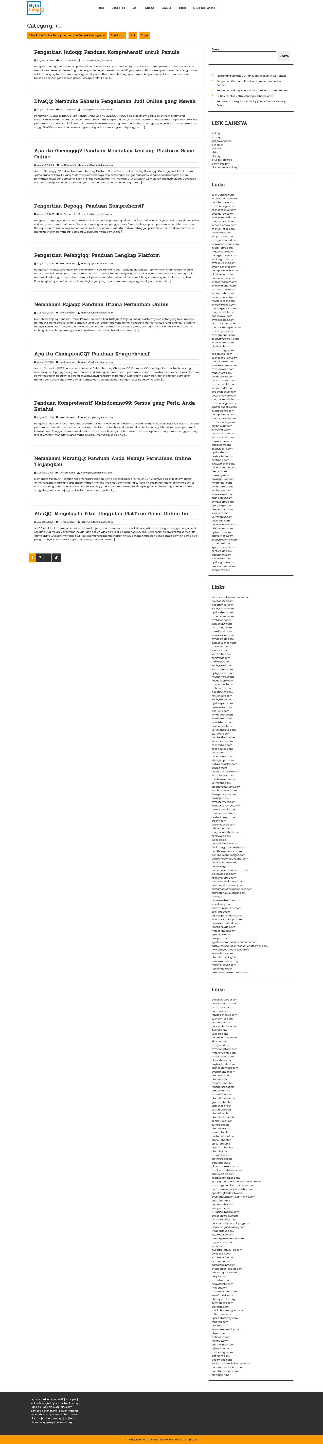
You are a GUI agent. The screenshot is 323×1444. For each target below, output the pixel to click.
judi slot (216, 148)
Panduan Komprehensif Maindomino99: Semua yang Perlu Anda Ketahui (114, 406)
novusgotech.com (223, 479)
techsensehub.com (224, 210)
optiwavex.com (221, 532)
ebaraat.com (220, 1041)
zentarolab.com (222, 551)
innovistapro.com (222, 722)
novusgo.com (220, 798)
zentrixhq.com (220, 460)
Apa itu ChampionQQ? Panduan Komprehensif (92, 354)
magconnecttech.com (226, 832)
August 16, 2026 (45, 521)
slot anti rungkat (41, 1403)
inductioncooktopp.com (227, 919)
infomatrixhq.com (223, 293)
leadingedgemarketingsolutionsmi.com (236, 1181)
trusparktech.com (223, 684)
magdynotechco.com (225, 221)
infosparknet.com (223, 437)
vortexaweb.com (222, 669)
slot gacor (218, 144)
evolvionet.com (221, 620)
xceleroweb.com (222, 558)
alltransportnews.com (225, 1166)
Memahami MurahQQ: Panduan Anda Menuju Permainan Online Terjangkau (112, 461)
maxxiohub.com (221, 661)
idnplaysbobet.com (224, 877)
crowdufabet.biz (222, 1159)
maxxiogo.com (221, 475)
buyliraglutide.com (223, 1064)
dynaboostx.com (222, 714)
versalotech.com (222, 741)
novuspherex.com (223, 676)
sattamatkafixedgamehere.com (232, 889)
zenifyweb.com (221, 836)
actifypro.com (220, 711)
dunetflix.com (220, 1306)
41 (57, 558)
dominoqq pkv (220, 163)
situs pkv (71, 1399)
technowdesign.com (224, 1219)
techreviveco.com (223, 369)
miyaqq (58, 1418)
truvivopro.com (221, 646)
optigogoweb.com (223, 562)
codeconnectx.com (224, 278)
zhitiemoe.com (221, 1337)
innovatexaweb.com (224, 217)
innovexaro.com (221, 429)
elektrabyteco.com (224, 323)
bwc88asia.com (221, 1253)
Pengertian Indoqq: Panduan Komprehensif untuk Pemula (107, 52)
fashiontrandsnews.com (227, 1170)
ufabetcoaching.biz (224, 957)
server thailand (68, 1411)
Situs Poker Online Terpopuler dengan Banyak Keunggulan (67, 35)
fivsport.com (219, 1287)
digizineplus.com (222, 426)
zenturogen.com (222, 490)
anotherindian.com (223, 1344)
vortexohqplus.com (224, 730)
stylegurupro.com (223, 760)
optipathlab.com (222, 612)
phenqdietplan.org (223, 1299)
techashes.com (221, 1007)
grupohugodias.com (224, 1272)
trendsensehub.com (224, 813)
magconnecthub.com (225, 399)
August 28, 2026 (45, 60)
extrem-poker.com (223, 1257)
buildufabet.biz (221, 1162)
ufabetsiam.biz (221, 1090)
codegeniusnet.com (224, 255)
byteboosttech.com (224, 1049)
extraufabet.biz (221, 1109)
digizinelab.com (221, 346)
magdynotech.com (224, 418)
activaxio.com (220, 752)
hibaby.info (218, 896)
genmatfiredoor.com (225, 843)
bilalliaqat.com (221, 911)
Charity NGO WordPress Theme (146, 1439)
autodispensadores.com (227, 915)
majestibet (44, 1418)
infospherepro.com (224, 775)
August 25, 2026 (45, 109)
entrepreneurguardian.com (229, 893)
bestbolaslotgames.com (227, 885)
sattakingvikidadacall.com (228, 881)
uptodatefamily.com (225, 1318)
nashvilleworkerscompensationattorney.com (240, 946)
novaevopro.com (222, 680)
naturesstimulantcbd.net (227, 1367)
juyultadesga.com (223, 1234)
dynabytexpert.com (224, 467)
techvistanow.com (223, 289)
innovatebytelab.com (225, 244)
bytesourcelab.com (224, 433)
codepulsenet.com (224, 414)
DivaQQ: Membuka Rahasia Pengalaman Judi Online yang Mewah (115, 101)
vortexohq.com (221, 783)
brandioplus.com (222, 498)
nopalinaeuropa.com (225, 1371)
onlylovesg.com (221, 866)
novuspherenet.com (224, 524)
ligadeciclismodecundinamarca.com (234, 942)
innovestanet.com (223, 464)
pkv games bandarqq (225, 167)
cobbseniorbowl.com (225, 1215)
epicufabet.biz (221, 1143)
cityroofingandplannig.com (228, 1227)
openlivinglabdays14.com (227, 1193)
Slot (135, 8)
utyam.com (219, 1325)
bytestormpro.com (224, 802)
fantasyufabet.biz (223, 1087)
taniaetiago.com (222, 1352)
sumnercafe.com (222, 1303)
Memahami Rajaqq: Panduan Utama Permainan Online (101, 304)
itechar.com (219, 1030)
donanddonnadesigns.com (228, 855)
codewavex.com (222, 316)
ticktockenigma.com (224, 817)
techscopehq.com (223, 422)
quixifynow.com (221, 445)
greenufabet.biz (222, 1102)
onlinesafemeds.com (225, 1068)
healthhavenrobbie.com (227, 851)
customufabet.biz (223, 1136)
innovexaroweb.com (224, 365)
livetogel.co (219, 840)
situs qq (217, 137)
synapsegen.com (222, 505)
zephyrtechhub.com (224, 539)
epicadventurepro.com (226, 786)
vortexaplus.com (222, 517)
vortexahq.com (221, 654)
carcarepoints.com (224, 1265)
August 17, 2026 (44, 472)
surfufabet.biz (220, 1124)
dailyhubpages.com (224, 874)
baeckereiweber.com (225, 999)
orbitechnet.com (222, 528)
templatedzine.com (224, 1291)
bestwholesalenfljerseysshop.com (233, 1189)
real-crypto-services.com (228, 1238)
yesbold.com (220, 1034)
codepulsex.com (222, 354)
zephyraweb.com (222, 665)
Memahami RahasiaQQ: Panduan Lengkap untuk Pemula (251, 75)
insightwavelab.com (224, 790)
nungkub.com (220, 1340)
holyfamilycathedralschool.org (230, 949)
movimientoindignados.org (228, 1310)
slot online (42, 1399)
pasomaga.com (222, 1359)
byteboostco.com (223, 320)
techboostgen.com (224, 206)
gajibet (69, 1418)
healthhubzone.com (224, 1037)
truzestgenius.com (223, 331)
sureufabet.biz (221, 1132)
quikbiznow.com (221, 555)
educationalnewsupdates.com (231, 597)
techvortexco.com (223, 229)
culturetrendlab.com (224, 809)
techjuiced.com (221, 1045)
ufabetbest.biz (221, 1128)
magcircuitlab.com (223, 312)
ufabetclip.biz (220, 1079)
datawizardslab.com (224, 764)
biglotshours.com (222, 1060)
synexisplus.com (222, 623)
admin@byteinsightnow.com (97, 60)
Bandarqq (118, 8)
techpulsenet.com (223, 335)
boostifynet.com (222, 692)
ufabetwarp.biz (221, 1075)
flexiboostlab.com (223, 726)
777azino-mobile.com (225, 1212)
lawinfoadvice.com (223, 1295)
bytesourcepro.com (224, 380)
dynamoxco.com (222, 486)
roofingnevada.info (223, 927)
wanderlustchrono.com (226, 805)
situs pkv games (222, 160)
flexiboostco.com (223, 601)
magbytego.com (222, 251)
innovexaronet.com (224, 285)
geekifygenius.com (223, 824)
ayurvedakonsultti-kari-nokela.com (233, 1196)
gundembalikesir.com (225, 1026)
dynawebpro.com (223, 501)
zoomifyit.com (221, 570)
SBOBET (166, 8)
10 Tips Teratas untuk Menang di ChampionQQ (245, 96)
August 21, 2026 (45, 263)
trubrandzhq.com (222, 688)
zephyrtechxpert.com (225, 338)
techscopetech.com (225, 357)
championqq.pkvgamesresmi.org (51, 1422)
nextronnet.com (222, 482)
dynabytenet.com (223, 376)
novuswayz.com (222, 707)
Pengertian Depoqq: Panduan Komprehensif (89, 206)
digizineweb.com (222, 274)
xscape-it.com (221, 1208)
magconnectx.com (224, 930)
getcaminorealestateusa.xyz (230, 972)
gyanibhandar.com (223, 1071)
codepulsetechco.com (226, 270)
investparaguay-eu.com (227, 1249)
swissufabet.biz (221, 1094)
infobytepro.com (222, 247)
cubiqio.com (219, 767)
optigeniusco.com (223, 673)
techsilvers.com (221, 1280)
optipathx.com (221, 452)
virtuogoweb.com (223, 1056)
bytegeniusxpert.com (225, 240)
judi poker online (222, 141)
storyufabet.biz (221, 1140)
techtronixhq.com (223, 194)
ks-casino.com (221, 1261)
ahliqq (215, 152)
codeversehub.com (224, 391)
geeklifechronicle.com (225, 771)
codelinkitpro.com (223, 202)
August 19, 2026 (45, 362)
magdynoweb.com (223, 361)
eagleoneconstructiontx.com (230, 858)
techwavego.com (223, 350)
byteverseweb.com (224, 395)
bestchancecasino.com (226, 908)
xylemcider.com (221, 1348)
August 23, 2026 (45, 214)
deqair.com (219, 1276)
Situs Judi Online (204, 8)
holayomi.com (220, 938)
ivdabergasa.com (223, 1231)
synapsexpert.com (223, 547)
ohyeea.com (219, 1333)
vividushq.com (220, 513)
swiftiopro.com (221, 733)
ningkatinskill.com (222, 1284)
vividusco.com (220, 650)
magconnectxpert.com (226, 327)
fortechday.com (222, 968)
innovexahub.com (223, 635)
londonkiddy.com (222, 953)
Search (216, 49)
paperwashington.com (226, 900)
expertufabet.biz (222, 1083)
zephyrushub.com (223, 608)
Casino (149, 8)
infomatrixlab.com (223, 388)
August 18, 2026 (45, 417)
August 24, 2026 (45, 165)
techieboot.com (222, 1022)
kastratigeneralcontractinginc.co (232, 1185)
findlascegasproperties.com (229, 847)
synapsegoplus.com (224, 407)
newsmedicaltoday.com (227, 923)
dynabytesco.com (223, 756)
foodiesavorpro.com (224, 779)
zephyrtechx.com (222, 699)
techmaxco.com (222, 745)
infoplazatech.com (223, 236)
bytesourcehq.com (224, 263)
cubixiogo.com (221, 520)
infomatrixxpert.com (224, 282)
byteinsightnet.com (224, 266)
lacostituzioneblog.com (226, 1329)
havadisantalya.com (224, 1015)
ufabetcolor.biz (221, 1105)
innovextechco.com (224, 304)
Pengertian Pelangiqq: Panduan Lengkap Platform (97, 255)
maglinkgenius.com (224, 308)
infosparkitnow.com (224, 225)
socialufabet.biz (222, 1121)
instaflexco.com (222, 718)
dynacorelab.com (223, 639)
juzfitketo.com (221, 1356)
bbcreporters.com (223, 1174)
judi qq (216, 133)
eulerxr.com (219, 820)
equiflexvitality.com (224, 862)
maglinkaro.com (222, 373)
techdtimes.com (222, 1018)
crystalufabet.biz (222, 1147)
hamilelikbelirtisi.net (224, 737)
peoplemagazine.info (225, 1003)
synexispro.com (221, 934)
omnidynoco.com (223, 535)
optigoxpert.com (222, 703)
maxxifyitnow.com (223, 441)
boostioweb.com (222, 605)
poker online (60, 1403)
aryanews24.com (222, 1204)
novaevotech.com (223, 301)
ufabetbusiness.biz (223, 1098)
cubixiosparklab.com (224, 297)
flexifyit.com (219, 471)
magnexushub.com (224, 1052)
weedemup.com (222, 904)
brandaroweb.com (223, 566)
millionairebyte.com (224, 964)
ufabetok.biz (219, 1151)
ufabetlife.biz (220, 1113)
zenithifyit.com (221, 658)
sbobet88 (57, 1399)
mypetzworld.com (223, 1242)
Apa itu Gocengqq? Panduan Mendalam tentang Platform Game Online (114, 154)
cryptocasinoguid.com (226, 1178)
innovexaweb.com (223, 494)
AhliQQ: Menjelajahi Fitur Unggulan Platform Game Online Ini (111, 514)
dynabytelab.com (223, 616)
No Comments (67, 60)
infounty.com (220, 1246)
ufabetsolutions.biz (224, 1117)
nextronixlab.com (222, 456)
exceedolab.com (222, 749)
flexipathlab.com (222, 509)
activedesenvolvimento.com (230, 870)
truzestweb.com (222, 543)
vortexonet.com (222, 627)
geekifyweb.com (222, 232)
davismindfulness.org (225, 961)
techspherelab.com (224, 384)
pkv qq (216, 156)
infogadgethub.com (224, 198)
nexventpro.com (222, 695)
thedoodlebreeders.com (227, 1269)
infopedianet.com (223, 410)
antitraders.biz (221, 1200)
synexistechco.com (224, 642)
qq (32, 1399)
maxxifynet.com (222, 631)
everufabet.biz (221, 1155)
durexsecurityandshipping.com (231, 1223)
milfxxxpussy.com (222, 1314)
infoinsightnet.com (223, 259)
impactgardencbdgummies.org (231, 1363)
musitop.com (220, 1322)
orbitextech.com (222, 828)
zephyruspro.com (222, 448)
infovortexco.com (223, 342)
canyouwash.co (221, 1011)
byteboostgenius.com (226, 403)
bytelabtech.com (223, 213)
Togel (182, 8)
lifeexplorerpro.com (224, 794)
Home (100, 8)
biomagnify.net (221, 1375)
